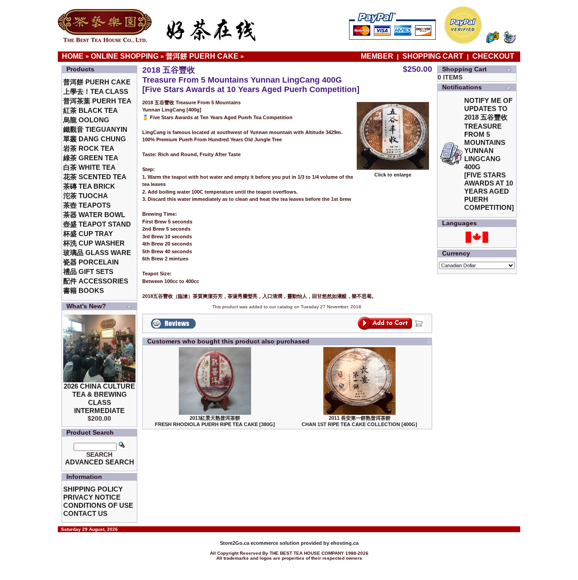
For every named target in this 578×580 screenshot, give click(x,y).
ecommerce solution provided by (275, 543)
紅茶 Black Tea (90, 110)
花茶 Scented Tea (94, 177)
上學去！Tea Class (95, 91)
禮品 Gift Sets (88, 271)
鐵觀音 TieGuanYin (95, 129)
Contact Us (85, 513)
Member (378, 56)
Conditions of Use (98, 505)
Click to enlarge (392, 174)
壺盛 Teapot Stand (97, 224)
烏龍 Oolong (86, 120)
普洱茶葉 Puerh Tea (97, 101)
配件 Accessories (95, 281)
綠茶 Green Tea (90, 158)
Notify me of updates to (489, 154)
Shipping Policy (93, 489)
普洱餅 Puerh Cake (202, 56)
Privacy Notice (92, 497)
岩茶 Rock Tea (88, 148)
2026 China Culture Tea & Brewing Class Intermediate (99, 398)
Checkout (493, 56)
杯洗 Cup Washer (94, 243)
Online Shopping (124, 56)
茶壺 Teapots (87, 205)
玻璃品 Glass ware (97, 252)
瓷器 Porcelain (91, 262)
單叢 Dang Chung (94, 139)
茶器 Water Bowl (94, 214)
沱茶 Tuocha (85, 196)
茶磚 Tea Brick (89, 186)
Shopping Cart (432, 56)
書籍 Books (83, 290)
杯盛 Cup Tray (88, 233)
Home (73, 56)
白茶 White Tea (89, 167)
